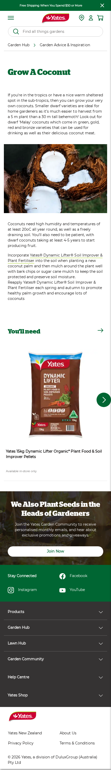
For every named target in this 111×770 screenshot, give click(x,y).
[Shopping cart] (100, 18)
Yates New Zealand (25, 733)
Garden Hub (18, 627)
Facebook (78, 575)
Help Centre (18, 677)
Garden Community (26, 659)
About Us (68, 733)
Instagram (27, 589)
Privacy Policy (21, 743)
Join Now (55, 551)
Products (16, 611)
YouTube (77, 589)
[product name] (55, 395)
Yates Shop (18, 695)
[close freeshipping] (102, 5)
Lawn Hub (17, 643)
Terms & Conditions (77, 743)
